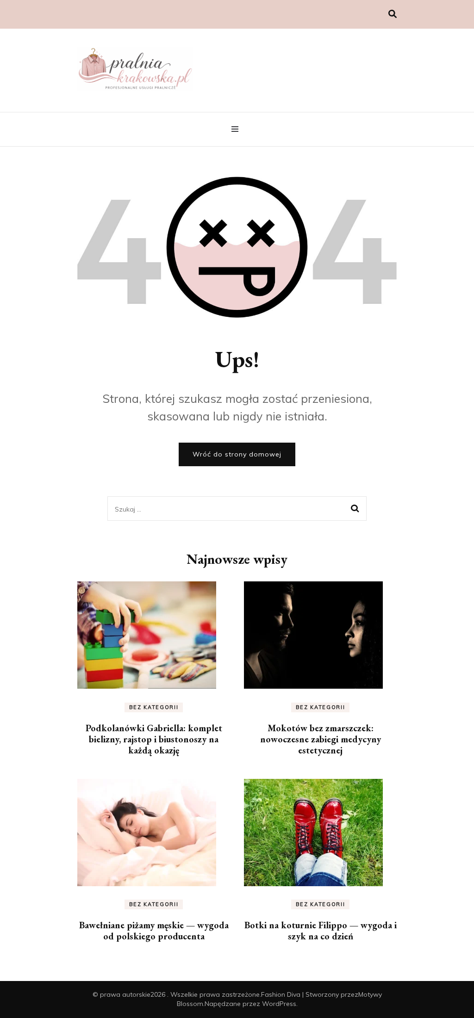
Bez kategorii (153, 707)
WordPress (279, 1003)
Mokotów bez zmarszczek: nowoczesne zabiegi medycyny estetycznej (320, 739)
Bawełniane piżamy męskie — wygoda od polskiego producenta (154, 930)
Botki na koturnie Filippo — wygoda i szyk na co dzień (320, 930)
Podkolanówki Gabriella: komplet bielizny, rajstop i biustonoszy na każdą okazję (154, 739)
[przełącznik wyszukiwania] (392, 14)
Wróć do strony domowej (237, 454)
